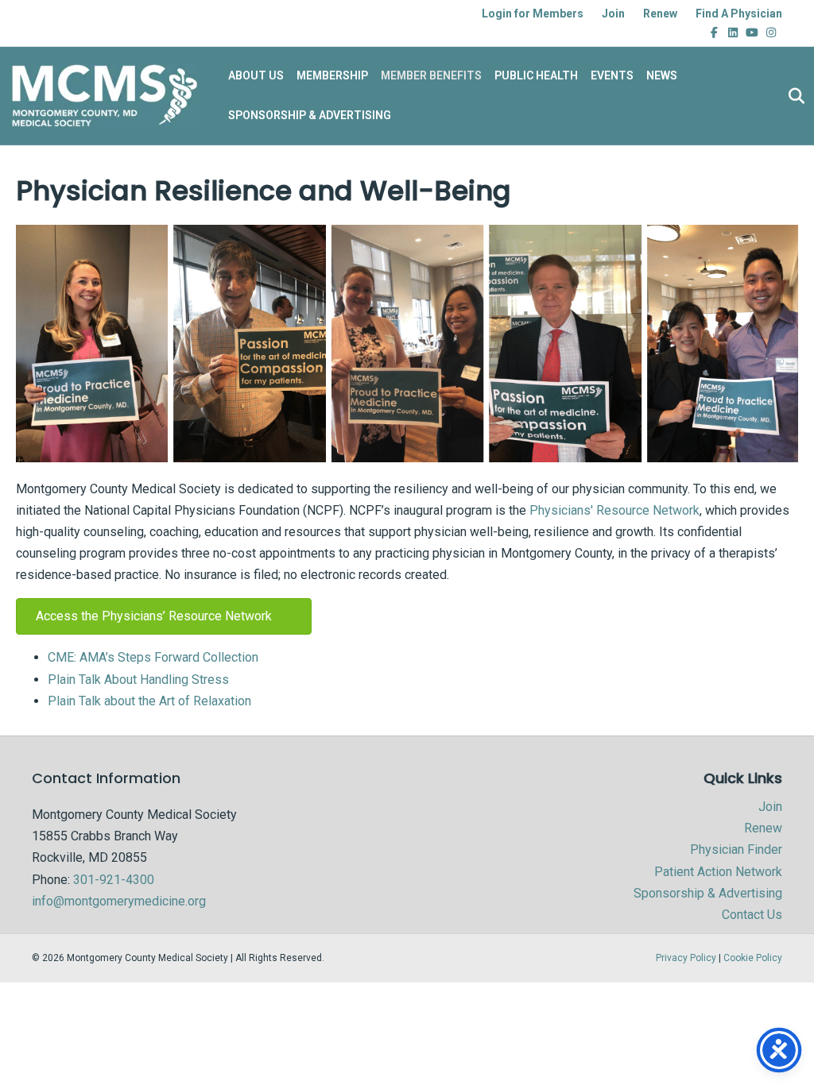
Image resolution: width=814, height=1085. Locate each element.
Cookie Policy (752, 957)
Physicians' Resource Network (614, 510)
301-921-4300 (113, 879)
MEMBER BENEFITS (431, 75)
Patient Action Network (718, 871)
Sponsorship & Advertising (708, 893)
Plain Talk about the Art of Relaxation (149, 701)
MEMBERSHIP (332, 75)
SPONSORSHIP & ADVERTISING (309, 115)
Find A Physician (739, 13)
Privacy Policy (686, 957)
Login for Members (532, 13)
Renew (660, 13)
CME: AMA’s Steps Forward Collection (153, 657)
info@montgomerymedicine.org (119, 901)
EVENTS (612, 75)
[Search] (792, 96)
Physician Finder (736, 849)
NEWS (661, 75)
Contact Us (752, 914)
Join (613, 13)
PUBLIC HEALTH (536, 75)
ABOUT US (256, 75)
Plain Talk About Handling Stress (138, 679)
